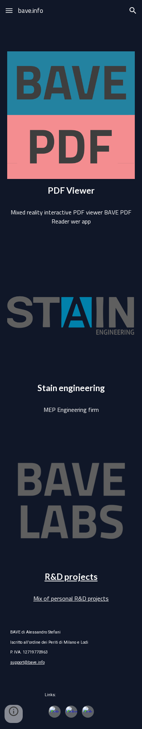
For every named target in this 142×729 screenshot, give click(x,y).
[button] (9, 10)
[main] (71, 190)
